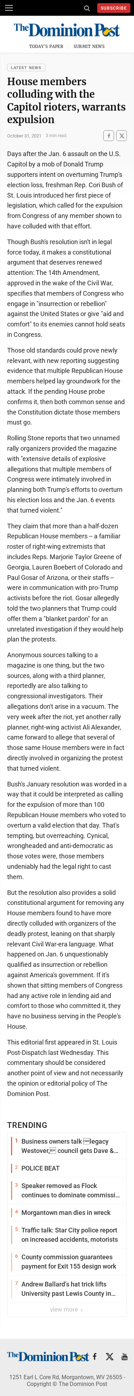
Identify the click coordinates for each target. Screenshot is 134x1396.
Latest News (26, 68)
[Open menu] (8, 7)
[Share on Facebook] (108, 136)
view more (64, 1309)
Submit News (89, 46)
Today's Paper (46, 46)
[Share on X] (121, 136)
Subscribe (114, 8)
